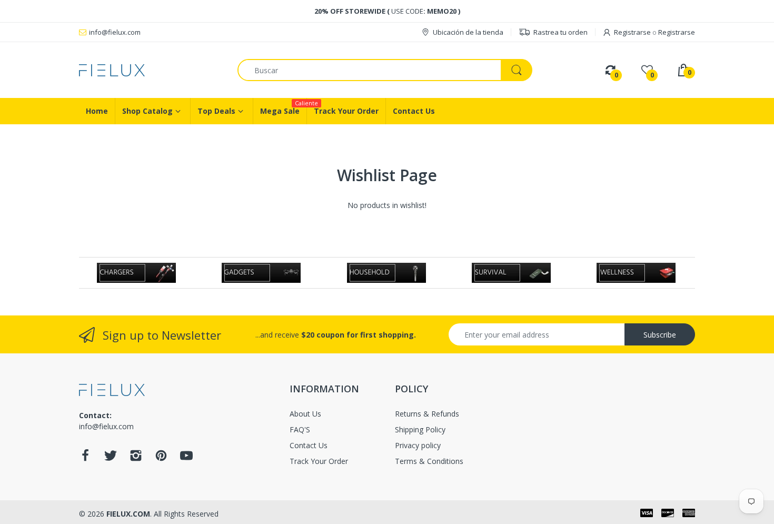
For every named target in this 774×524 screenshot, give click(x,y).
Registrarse (632, 32)
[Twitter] (110, 458)
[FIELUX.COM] (150, 70)
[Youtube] (186, 458)
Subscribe (659, 335)
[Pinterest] (161, 458)
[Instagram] (136, 458)
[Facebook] (85, 458)
